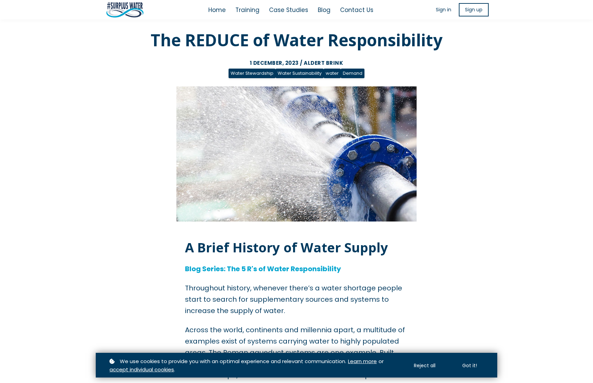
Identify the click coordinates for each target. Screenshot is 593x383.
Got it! (469, 365)
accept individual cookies (141, 369)
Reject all (424, 365)
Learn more (362, 361)
